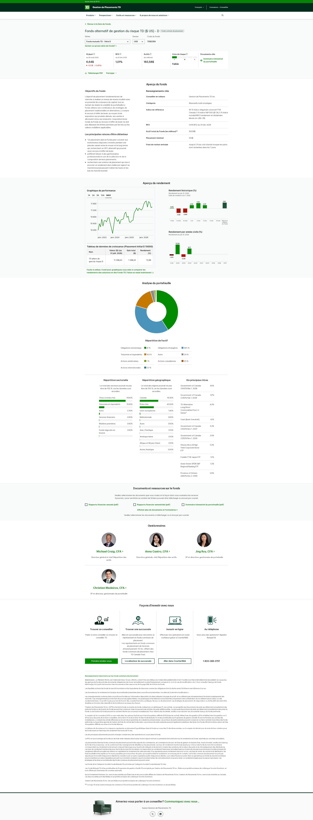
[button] (199, 7)
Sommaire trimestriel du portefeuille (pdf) (204, 505)
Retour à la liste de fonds (99, 24)
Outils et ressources (125, 15)
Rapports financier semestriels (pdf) (153, 505)
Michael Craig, (108, 551)
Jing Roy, (204, 551)
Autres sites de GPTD (92, 1)
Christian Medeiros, (108, 588)
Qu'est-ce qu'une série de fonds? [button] (100, 46)
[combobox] (107, 41)
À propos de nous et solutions (153, 15)
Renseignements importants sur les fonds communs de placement (111, 676)
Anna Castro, (156, 551)
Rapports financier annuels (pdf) (103, 505)
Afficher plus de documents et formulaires (156, 510)
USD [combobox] (136, 42)
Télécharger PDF (95, 73)
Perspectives (105, 15)
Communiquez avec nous (180, 801)
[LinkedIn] (160, 814)
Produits (90, 15)
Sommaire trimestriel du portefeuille (213, 60)
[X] (152, 814)
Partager (110, 73)
